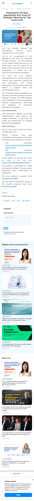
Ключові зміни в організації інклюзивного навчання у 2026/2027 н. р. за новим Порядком (15, 463)
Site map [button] (16, 473)
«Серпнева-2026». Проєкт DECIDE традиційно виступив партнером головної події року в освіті (17, 434)
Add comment (8, 213)
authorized (6, 234)
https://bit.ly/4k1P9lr (9, 186)
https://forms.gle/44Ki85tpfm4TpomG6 (16, 162)
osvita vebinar (7, 459)
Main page (5, 8)
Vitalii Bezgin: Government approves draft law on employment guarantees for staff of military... (16, 408)
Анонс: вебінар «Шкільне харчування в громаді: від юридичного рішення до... (14, 268)
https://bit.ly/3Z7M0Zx (10, 178)
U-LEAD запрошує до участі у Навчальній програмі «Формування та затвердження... (16, 293)
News (12, 8)
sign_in (14, 234)
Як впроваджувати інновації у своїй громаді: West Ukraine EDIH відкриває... (16, 345)
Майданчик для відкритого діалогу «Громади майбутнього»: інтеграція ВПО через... (17, 319)
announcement (17, 23)
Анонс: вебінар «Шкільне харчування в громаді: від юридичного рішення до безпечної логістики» (14, 383)
